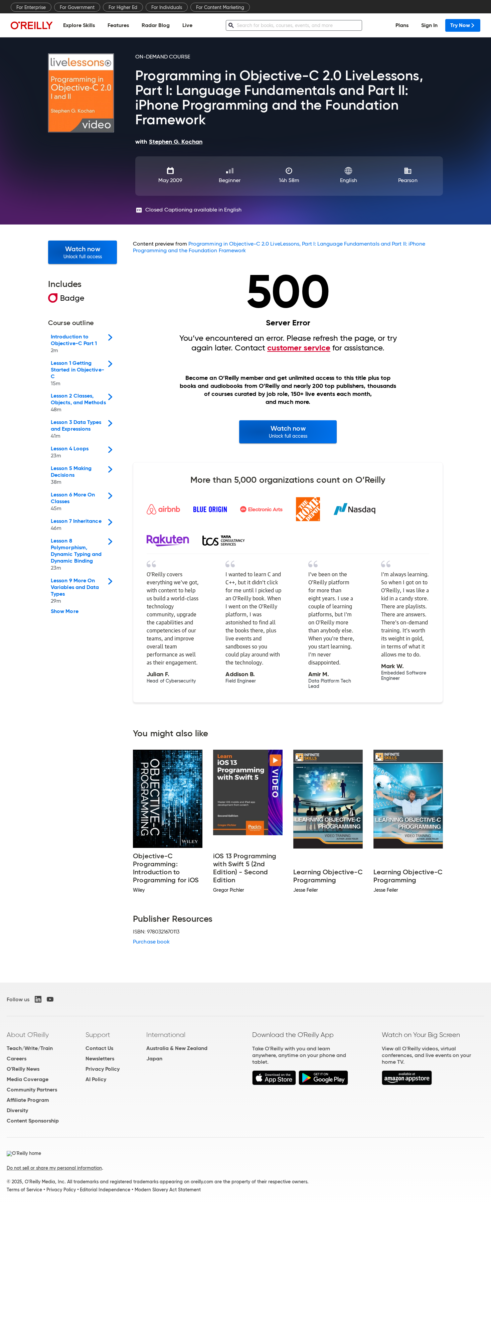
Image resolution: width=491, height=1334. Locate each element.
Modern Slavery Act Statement (168, 1190)
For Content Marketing (220, 7)
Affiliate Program (28, 1099)
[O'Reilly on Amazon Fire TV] (407, 1083)
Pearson (408, 180)
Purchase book (151, 941)
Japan (154, 1058)
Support (98, 1035)
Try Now (460, 25)
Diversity (17, 1110)
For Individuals (166, 7)
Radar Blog (156, 25)
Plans (401, 25)
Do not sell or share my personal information (54, 1168)
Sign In (429, 25)
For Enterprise (31, 7)
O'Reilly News (23, 1068)
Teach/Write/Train (30, 1048)
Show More (64, 611)
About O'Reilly (28, 1035)
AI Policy (96, 1079)
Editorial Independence (105, 1190)
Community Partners (32, 1089)
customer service (298, 348)
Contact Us (99, 1048)
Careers (16, 1058)
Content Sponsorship (33, 1120)
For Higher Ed (123, 7)
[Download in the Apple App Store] (274, 1083)
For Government (77, 7)
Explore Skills (79, 25)
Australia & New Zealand (176, 1048)
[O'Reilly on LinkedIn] (38, 999)
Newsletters (100, 1058)
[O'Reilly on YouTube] (50, 999)
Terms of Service (24, 1190)
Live (187, 25)
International (165, 1035)
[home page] (32, 25)
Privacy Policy (103, 1068)
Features (118, 25)
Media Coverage (27, 1079)
